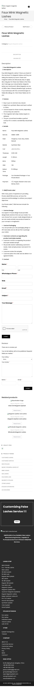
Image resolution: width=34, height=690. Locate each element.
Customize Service (8, 461)
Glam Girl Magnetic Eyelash (17, 406)
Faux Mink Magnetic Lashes (16, 19)
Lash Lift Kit (5, 624)
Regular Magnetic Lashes (15, 44)
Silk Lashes (5, 474)
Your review (6, 362)
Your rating (6, 357)
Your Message (7, 303)
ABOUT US (5, 642)
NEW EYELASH (6, 464)
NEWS (3, 653)
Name (4, 264)
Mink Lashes (5, 470)
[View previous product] (3, 27)
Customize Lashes (7, 457)
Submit (6, 336)
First (3, 270)
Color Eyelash (6, 605)
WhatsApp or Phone (9, 274)
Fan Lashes (5, 615)
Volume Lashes (6, 622)
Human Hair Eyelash (8, 600)
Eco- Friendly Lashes (8, 567)
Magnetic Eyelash (7, 480)
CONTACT (5, 655)
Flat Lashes (5, 617)
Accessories (6, 490)
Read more (17, 410)
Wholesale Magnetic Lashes (17, 432)
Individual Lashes (7, 619)
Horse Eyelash (6, 607)
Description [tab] (17, 54)
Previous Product (9, 27)
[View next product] (31, 27)
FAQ (3, 651)
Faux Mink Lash (6, 477)
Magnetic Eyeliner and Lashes (17, 419)
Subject (5, 296)
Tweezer (4, 634)
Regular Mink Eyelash (8, 576)
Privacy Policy (6, 648)
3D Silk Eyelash (6, 581)
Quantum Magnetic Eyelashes (11, 592)
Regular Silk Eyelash (7, 583)
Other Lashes (6, 483)
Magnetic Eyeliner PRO (8, 589)
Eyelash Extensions (8, 487)
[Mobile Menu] (31, 7)
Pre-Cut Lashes (6, 598)
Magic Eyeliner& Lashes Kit (10, 467)
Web (3, 281)
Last (19, 270)
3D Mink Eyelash (6, 572)
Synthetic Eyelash (7, 603)
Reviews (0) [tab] (17, 58)
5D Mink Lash (5, 574)
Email (4, 288)
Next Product (26, 27)
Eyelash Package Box (8, 632)
